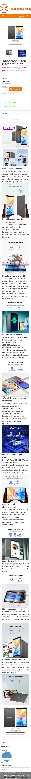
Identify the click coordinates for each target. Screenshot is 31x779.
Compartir (8, 93)
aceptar (27, 775)
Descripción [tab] (4, 113)
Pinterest (14, 93)
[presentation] (3, 53)
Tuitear (11, 93)
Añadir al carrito (15, 89)
